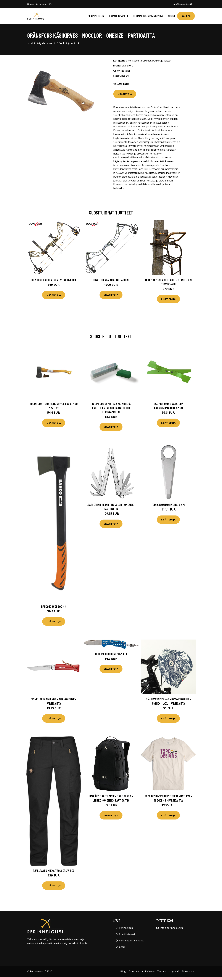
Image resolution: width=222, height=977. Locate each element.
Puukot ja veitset (69, 43)
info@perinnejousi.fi (182, 4)
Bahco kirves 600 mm (53, 606)
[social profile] (50, 4)
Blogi (171, 16)
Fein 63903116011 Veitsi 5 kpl (168, 504)
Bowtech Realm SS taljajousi (111, 280)
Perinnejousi (96, 16)
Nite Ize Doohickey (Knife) (111, 654)
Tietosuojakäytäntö (168, 971)
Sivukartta (188, 971)
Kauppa (186, 15)
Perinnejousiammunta (148, 16)
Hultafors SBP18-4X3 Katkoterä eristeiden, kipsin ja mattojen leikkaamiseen (111, 408)
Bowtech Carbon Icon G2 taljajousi (53, 280)
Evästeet (150, 971)
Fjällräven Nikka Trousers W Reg (53, 870)
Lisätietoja (125, 93)
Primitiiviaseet (118, 16)
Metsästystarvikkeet (43, 43)
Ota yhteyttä (136, 971)
